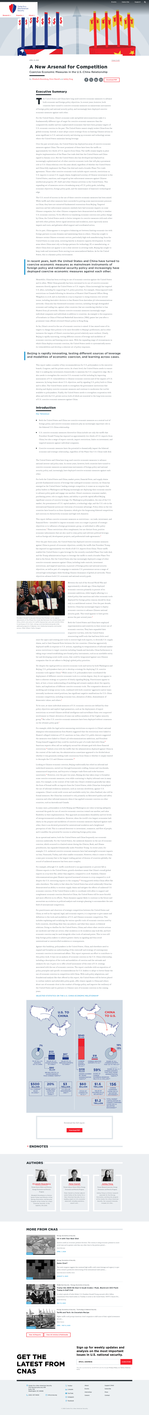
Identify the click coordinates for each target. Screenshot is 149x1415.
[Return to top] (145, 1411)
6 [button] (41, 719)
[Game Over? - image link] (40, 1269)
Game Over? (62, 1263)
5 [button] (61, 700)
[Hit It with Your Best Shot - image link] (40, 1244)
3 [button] (92, 617)
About (87, 1385)
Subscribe (126, 1362)
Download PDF (111, 80)
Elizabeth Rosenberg (40, 79)
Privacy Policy (113, 1367)
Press (106, 1392)
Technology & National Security (86, 1309)
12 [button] (80, 880)
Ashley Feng (68, 79)
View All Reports (35, 1335)
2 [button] (100, 536)
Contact (107, 1395)
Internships (88, 1392)
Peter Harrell (54, 79)
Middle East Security (63, 1285)
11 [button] (46, 774)
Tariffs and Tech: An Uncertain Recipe (73, 1312)
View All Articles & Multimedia (57, 1335)
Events (87, 1388)
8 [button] (105, 741)
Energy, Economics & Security (66, 1235)
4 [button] (61, 672)
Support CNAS (109, 1385)
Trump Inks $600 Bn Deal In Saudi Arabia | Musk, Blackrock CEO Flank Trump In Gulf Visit (87, 1289)
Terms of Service (125, 1367)
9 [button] (46, 748)
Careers (87, 1395)
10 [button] (74, 759)
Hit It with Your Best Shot (68, 1239)
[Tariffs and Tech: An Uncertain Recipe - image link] (40, 1318)
